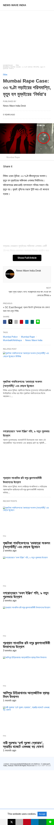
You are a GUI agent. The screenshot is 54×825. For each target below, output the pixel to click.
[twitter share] (10, 321)
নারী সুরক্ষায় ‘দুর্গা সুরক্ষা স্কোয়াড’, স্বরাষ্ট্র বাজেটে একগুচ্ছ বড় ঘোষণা (23, 745)
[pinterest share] (21, 322)
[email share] (16, 322)
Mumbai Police (10, 336)
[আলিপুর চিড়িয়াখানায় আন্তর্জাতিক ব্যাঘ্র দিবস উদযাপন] (27, 669)
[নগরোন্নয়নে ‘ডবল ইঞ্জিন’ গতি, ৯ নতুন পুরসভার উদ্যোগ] (27, 414)
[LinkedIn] (15, 171)
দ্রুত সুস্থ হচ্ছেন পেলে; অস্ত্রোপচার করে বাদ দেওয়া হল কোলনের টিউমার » (30, 293)
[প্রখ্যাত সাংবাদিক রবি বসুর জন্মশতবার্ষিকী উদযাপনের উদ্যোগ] (27, 461)
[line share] (38, 322)
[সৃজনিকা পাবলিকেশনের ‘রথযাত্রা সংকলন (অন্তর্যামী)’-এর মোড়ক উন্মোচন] (27, 365)
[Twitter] (12, 171)
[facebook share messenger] (4, 322)
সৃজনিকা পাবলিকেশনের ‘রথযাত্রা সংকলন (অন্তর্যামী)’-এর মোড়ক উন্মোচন (26, 545)
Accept (42, 814)
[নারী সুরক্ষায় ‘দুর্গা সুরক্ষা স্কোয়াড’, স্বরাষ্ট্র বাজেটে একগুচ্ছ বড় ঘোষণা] (27, 719)
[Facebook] (5, 171)
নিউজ (17, 65)
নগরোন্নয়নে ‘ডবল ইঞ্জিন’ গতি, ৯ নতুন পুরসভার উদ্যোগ (25, 595)
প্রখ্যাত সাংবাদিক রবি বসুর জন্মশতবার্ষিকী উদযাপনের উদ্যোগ (26, 645)
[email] (19, 822)
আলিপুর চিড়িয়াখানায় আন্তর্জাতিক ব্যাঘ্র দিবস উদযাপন (26, 695)
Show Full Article (27, 258)
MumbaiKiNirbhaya (12, 340)
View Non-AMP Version (42, 765)
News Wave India (33, 340)
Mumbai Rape (28, 336)
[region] (27, 35)
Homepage (8, 65)
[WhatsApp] (8, 171)
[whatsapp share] (32, 322)
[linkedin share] (26, 322)
